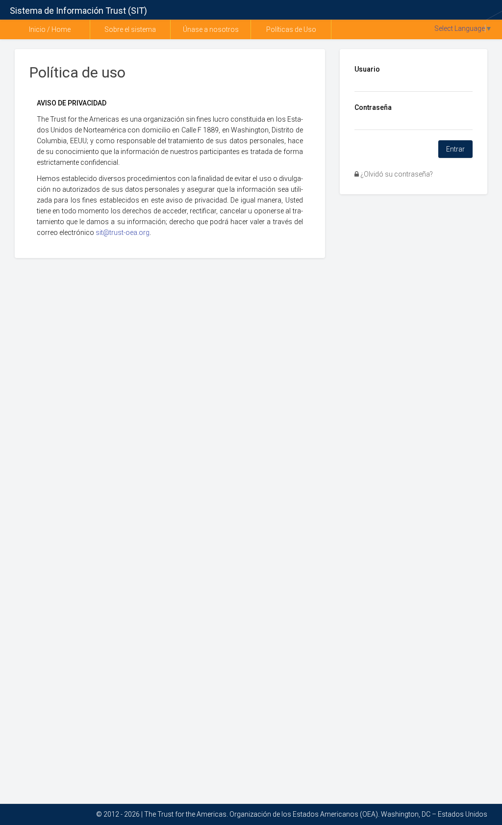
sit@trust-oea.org (123, 232)
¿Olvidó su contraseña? (396, 174)
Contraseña (373, 107)
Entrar (455, 149)
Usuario (367, 69)
